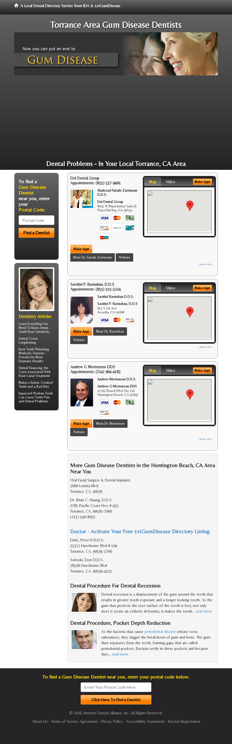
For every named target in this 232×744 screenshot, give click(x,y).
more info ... (207, 264)
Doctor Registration (184, 721)
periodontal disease (160, 631)
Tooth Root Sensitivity (34, 332)
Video (170, 181)
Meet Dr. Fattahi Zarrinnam (92, 257)
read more (204, 611)
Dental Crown (28, 338)
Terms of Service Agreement (74, 721)
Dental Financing (30, 368)
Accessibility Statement (145, 721)
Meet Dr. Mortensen (110, 424)
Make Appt (81, 249)
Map (152, 181)
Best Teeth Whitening (34, 349)
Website (124, 257)
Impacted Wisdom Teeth (36, 393)
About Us (40, 721)
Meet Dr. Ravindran (110, 331)
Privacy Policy (112, 721)
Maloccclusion (29, 383)
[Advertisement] (116, 117)
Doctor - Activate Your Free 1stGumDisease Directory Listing (140, 531)
